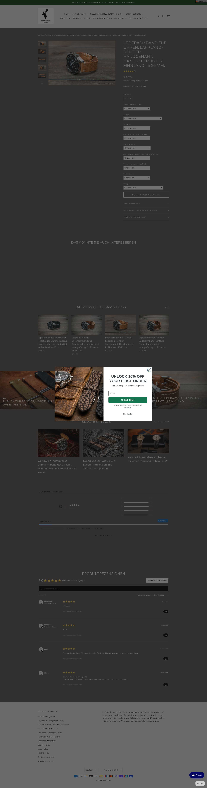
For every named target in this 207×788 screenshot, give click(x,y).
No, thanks (127, 414)
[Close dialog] (149, 370)
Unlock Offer (127, 400)
